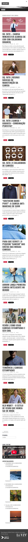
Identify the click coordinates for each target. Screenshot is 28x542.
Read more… (8, 481)
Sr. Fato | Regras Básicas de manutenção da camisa (11, 81)
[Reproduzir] (4, 457)
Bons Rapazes (4, 532)
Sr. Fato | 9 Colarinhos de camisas (14, 164)
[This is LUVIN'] (22, 536)
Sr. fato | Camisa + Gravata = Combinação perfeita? (13, 123)
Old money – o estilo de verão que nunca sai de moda (12, 408)
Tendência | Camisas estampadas (12, 369)
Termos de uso (4, 534)
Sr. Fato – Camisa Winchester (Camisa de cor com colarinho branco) (14, 38)
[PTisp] (5, 538)
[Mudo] (21, 457)
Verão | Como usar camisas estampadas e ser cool (13, 328)
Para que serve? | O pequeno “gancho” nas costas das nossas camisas (13, 245)
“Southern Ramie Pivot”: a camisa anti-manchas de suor (13, 203)
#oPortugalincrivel (8, 461)
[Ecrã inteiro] (23, 457)
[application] (14, 452)
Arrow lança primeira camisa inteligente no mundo (14, 287)
